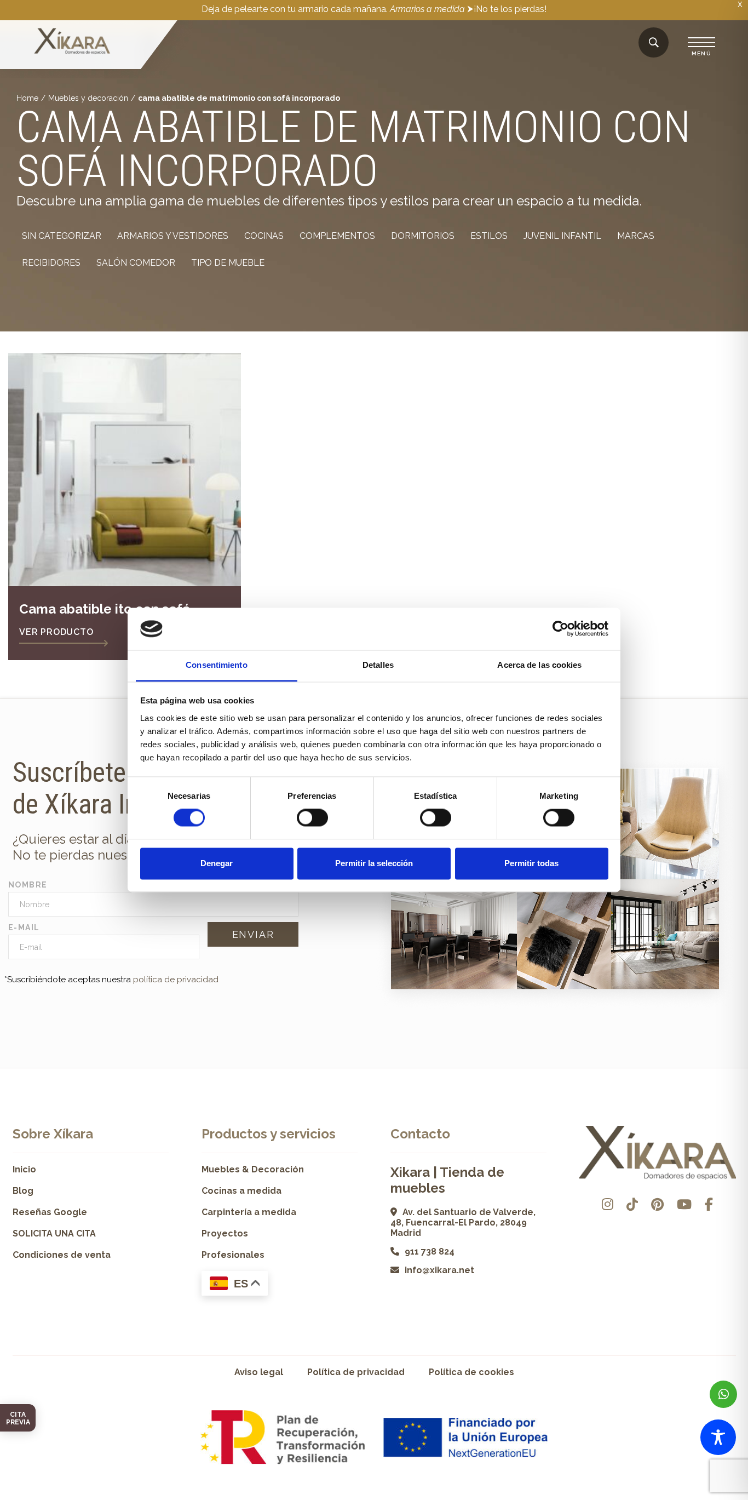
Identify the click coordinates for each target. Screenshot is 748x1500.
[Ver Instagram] (607, 1204)
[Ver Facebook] (709, 1204)
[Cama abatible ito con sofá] (124, 469)
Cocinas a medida (241, 1191)
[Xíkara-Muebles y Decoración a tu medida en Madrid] (72, 42)
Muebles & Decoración (253, 1169)
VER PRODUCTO (56, 632)
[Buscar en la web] (654, 43)
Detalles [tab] (378, 664)
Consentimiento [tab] (216, 664)
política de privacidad (175, 979)
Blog (23, 1191)
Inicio (24, 1169)
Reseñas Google (50, 1212)
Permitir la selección (374, 863)
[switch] (312, 818)
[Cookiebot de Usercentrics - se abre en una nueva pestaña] (560, 629)
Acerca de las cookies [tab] (539, 664)
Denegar (216, 863)
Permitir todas (531, 863)
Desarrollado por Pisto (708, 1496)
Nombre (27, 884)
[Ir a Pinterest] (657, 1204)
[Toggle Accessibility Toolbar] (718, 1437)
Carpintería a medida (249, 1212)
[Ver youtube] (684, 1204)
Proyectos (225, 1233)
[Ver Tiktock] (632, 1204)
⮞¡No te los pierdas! (506, 9)
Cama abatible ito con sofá (104, 609)
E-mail (23, 927)
